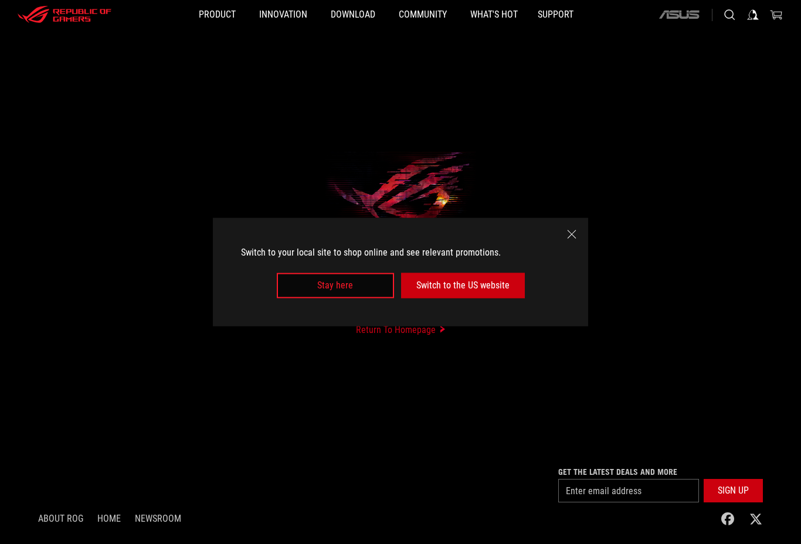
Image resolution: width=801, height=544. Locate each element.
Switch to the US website (463, 285)
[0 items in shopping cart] (776, 14)
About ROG (60, 518)
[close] (572, 234)
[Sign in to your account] (753, 14)
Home (109, 518)
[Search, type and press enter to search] (729, 14)
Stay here (335, 285)
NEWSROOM (158, 518)
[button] (733, 490)
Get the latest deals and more (617, 472)
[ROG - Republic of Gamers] (64, 14)
